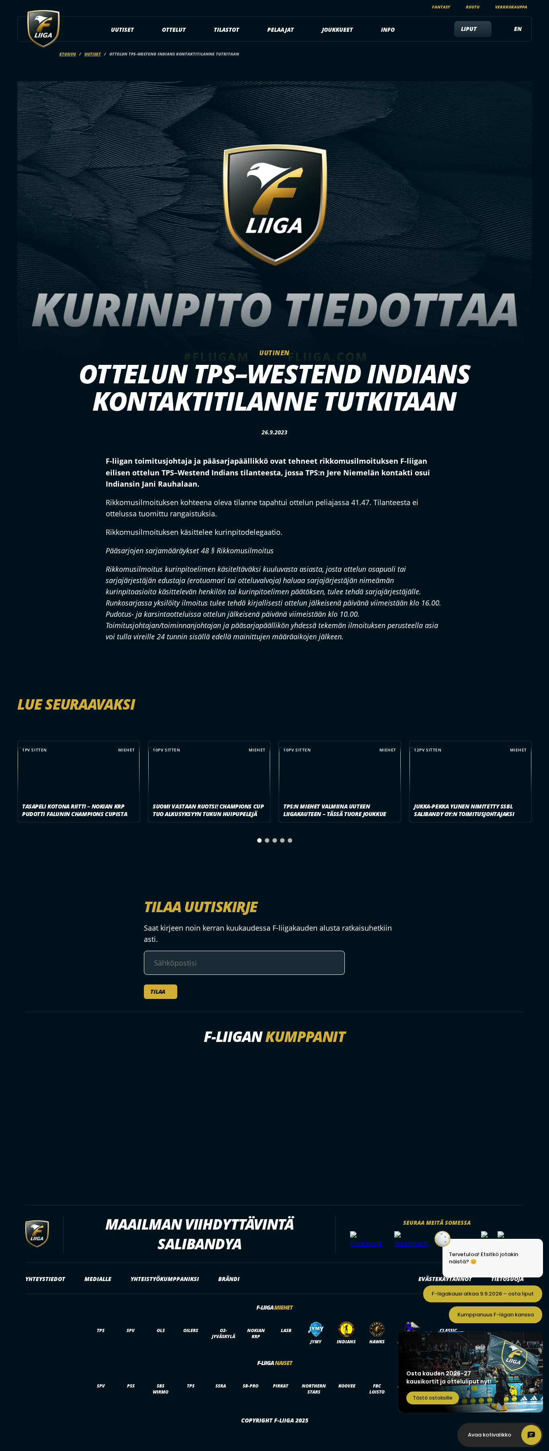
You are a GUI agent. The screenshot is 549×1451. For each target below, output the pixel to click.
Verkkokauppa (511, 7)
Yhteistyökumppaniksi (165, 1279)
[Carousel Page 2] (267, 840)
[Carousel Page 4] (282, 840)
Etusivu (67, 54)
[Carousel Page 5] (290, 840)
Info (388, 29)
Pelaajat (280, 29)
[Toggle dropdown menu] (138, 30)
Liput (469, 29)
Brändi (229, 1279)
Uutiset (122, 29)
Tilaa (157, 991)
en (518, 29)
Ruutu (472, 7)
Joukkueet (337, 29)
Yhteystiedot (45, 1279)
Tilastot (226, 29)
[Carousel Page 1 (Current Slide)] (259, 840)
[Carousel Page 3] (274, 840)
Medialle (97, 1279)
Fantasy (441, 7)
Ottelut (174, 29)
